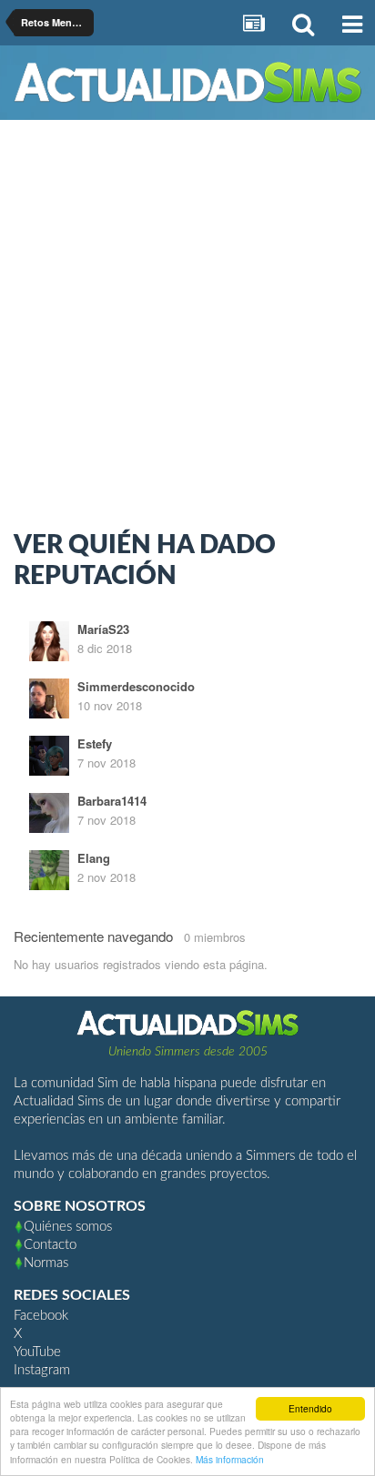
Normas (46, 1263)
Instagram (42, 1370)
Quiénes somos (68, 1226)
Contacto (50, 1245)
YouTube (37, 1352)
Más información (230, 1459)
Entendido (310, 1408)
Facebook (41, 1315)
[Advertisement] (187, 330)
